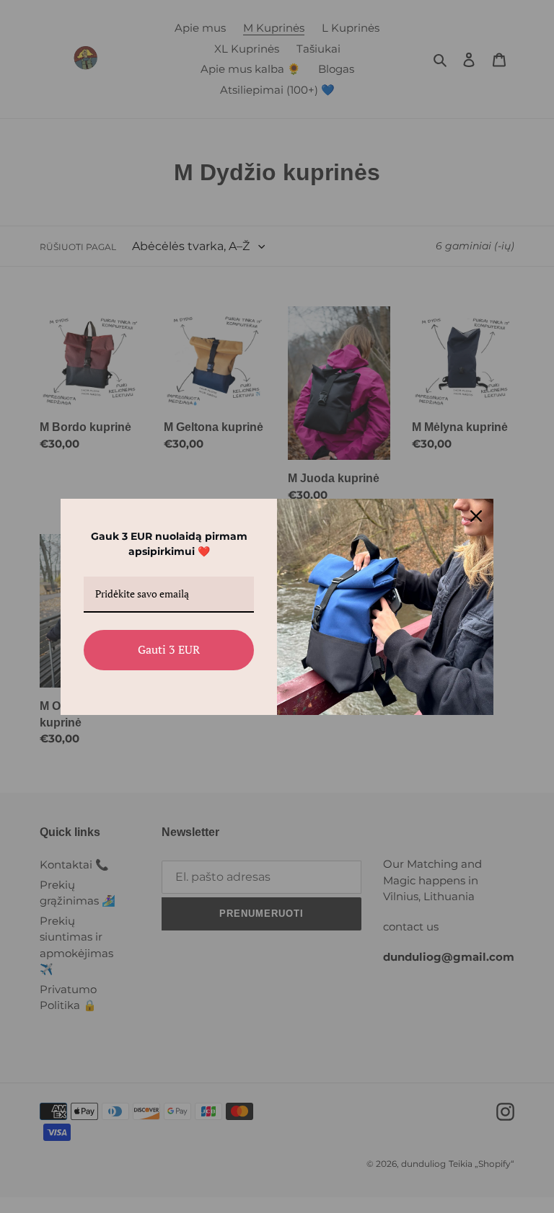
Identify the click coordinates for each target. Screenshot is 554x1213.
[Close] (476, 516)
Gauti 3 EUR (169, 649)
